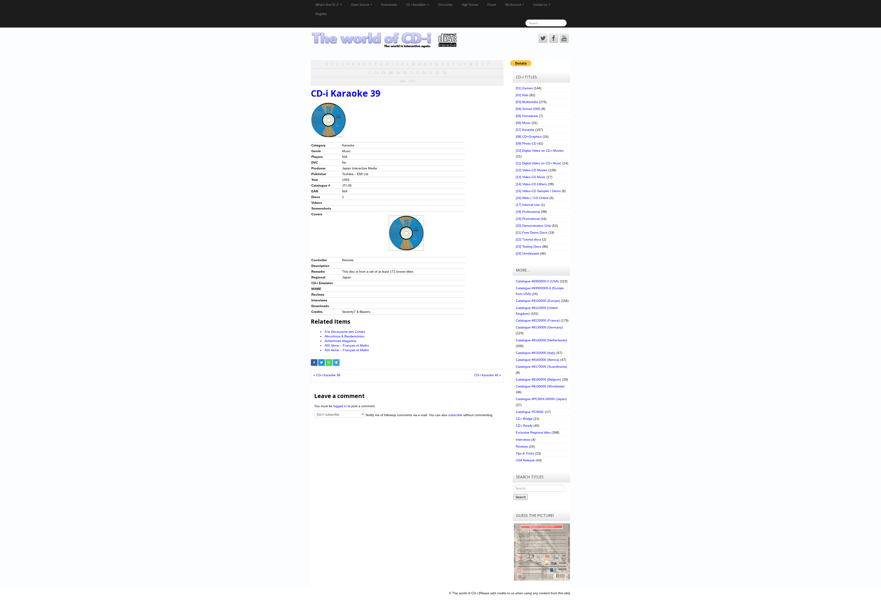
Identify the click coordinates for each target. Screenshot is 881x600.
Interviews (523, 439)
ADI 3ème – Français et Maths (347, 345)
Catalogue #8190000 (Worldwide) (540, 386)
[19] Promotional (528, 219)
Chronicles (445, 4)
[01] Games (524, 88)
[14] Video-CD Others (531, 184)
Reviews (522, 446)
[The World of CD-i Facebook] (553, 38)
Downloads (389, 4)
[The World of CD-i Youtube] (564, 38)
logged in (340, 406)
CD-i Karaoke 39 (345, 93)
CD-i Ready (524, 425)
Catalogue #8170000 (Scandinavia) (541, 366)
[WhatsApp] (329, 362)
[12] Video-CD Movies (531, 170)
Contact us (540, 4)
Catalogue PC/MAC (530, 412)
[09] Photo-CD (526, 143)
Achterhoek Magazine (340, 341)
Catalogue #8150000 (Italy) (535, 353)
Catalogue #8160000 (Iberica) (537, 360)
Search (521, 497)
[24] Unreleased (527, 253)
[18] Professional (528, 211)
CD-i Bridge (524, 419)
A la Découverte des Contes (345, 332)
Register (321, 13)
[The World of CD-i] (385, 40)
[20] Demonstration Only (533, 225)
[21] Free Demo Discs (531, 232)
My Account (513, 4)
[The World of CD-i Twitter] (543, 38)
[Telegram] (336, 362)
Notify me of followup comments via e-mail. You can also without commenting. (429, 415)
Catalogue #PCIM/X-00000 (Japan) (541, 399)
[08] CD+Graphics (529, 136)
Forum (492, 4)
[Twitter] (321, 362)
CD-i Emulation (416, 4)
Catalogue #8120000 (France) (538, 320)
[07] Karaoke (525, 130)
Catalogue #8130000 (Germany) (539, 327)
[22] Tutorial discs (528, 239)
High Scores (470, 4)
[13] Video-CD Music (531, 177)
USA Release (525, 460)
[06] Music (523, 123)
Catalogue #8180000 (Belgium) (538, 379)
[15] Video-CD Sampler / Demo (538, 191)
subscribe (455, 415)
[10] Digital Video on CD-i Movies (539, 150)
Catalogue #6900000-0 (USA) (537, 281)
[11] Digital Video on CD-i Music (538, 163)
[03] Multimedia (527, 102)
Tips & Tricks (525, 453)
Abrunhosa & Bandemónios (344, 336)
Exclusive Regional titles (533, 432)
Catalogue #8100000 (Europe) (538, 301)
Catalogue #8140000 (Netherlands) (541, 340)
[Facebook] (314, 362)
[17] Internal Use (528, 205)
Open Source (360, 4)
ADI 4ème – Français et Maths (347, 350)
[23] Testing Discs (528, 246)
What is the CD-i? (327, 4)
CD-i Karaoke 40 (486, 375)
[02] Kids (522, 95)
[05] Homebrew (527, 116)
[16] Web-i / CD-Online (532, 198)
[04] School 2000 (528, 109)
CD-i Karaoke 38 (328, 375)
